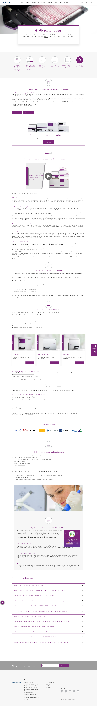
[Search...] (79, 2)
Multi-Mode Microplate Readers (31, 685)
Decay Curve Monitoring (28, 399)
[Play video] (48, 176)
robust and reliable (51, 537)
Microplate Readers (28, 682)
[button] (87, 2)
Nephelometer (27, 699)
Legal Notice (48, 684)
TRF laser (78, 208)
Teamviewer (48, 687)
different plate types (80, 228)
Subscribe (64, 666)
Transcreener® (53, 98)
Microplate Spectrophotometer (31, 697)
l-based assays (21, 465)
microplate (66, 94)
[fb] (66, 691)
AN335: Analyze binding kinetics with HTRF (25, 477)
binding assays (64, 233)
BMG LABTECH (20, 530)
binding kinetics (75, 233)
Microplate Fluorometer (29, 696)
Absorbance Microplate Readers (31, 684)
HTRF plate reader (28, 692)
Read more (29, 363)
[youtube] (70, 691)
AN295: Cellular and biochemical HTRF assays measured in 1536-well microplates (34, 479)
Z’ (15, 289)
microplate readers (45, 273)
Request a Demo (28, 112)
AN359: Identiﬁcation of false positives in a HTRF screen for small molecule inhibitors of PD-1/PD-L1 (38, 475)
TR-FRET (56, 94)
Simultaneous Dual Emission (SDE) (34, 219)
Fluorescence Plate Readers (30, 687)
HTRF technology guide (68, 101)
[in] (62, 691)
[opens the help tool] (2, 602)
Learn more (48, 142)
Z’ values (59, 386)
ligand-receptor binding (29, 457)
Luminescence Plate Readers (31, 689)
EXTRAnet (48, 685)
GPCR (16, 459)
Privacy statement (50, 682)
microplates (56, 225)
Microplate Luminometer (30, 694)
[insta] (74, 691)
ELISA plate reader (28, 691)
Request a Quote (17, 112)
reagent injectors (68, 236)
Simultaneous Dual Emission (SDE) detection (23, 374)
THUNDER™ (64, 98)
